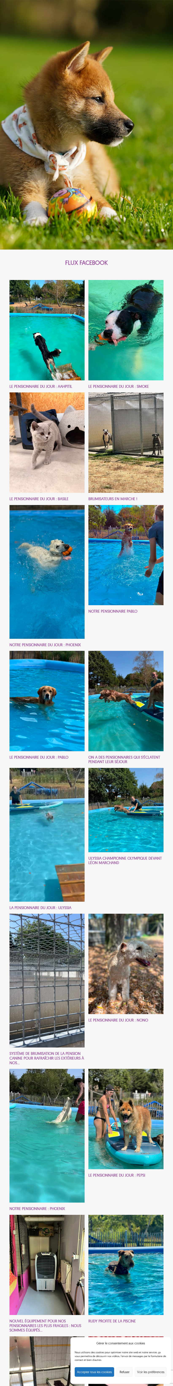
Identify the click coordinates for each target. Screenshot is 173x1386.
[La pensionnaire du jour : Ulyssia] (47, 839)
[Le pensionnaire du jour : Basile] (47, 446)
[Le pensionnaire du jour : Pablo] (47, 707)
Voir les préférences (150, 1372)
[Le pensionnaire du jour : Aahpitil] (47, 334)
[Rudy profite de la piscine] (126, 1274)
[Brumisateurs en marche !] (126, 446)
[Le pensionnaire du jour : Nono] (126, 989)
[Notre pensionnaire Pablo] (126, 576)
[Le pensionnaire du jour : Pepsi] (126, 1140)
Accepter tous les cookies (94, 1372)
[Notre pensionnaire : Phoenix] (47, 1140)
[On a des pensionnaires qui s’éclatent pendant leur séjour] (126, 707)
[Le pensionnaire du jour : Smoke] (126, 334)
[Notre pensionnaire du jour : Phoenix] (47, 576)
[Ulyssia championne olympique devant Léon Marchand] (126, 839)
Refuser (125, 1372)
